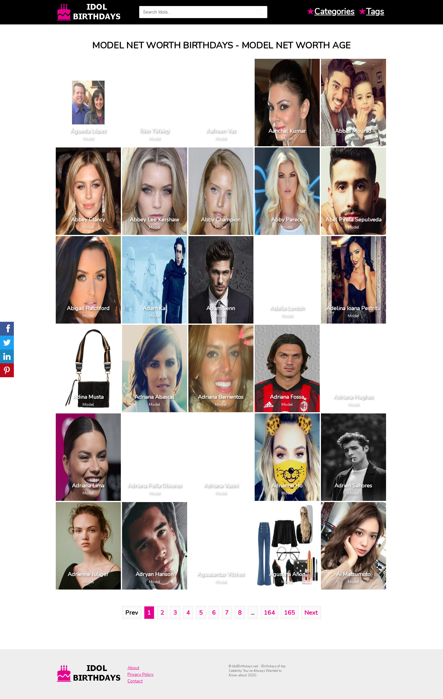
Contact (135, 681)
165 (289, 613)
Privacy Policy (140, 674)
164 (269, 613)
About (133, 668)
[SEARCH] (259, 12)
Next (311, 613)
